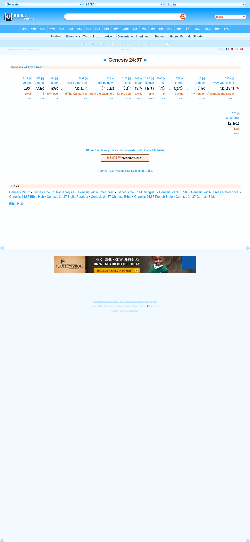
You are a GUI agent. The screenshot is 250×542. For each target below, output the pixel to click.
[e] (232, 78)
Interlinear (19, 49)
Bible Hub (16, 203)
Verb (231, 98)
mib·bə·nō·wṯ (105, 82)
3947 (148, 78)
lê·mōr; (178, 82)
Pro (42, 98)
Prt (56, 98)
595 (38, 78)
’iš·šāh (138, 82)
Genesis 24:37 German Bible (196, 196)
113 (199, 78)
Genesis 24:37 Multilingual (136, 192)
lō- (163, 82)
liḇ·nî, (127, 82)
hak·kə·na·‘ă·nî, (77, 82)
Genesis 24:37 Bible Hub (26, 196)
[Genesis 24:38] (245, 257)
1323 (108, 78)
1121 (124, 78)
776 (234, 113)
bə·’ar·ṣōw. (232, 117)
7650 (228, 78)
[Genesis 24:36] (5, 257)
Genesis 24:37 (19, 192)
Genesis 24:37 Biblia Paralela (67, 196)
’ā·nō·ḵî (39, 82)
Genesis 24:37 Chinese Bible (111, 196)
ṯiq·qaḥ (149, 82)
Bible (9, 49)
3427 (25, 78)
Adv (163, 98)
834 (52, 78)
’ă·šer (54, 82)
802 (137, 78)
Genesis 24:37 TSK (173, 192)
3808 (159, 78)
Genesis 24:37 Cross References (214, 192)
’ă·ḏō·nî (200, 82)
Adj (86, 98)
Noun (202, 98)
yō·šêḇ (27, 82)
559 (178, 78)
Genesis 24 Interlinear (27, 67)
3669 (81, 78)
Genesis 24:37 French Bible (153, 196)
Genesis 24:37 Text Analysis (54, 192)
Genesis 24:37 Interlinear (96, 192)
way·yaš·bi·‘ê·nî (223, 82)
